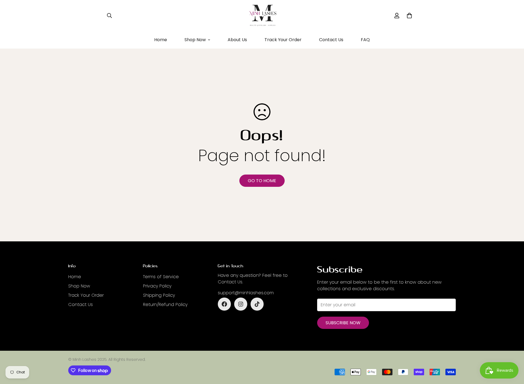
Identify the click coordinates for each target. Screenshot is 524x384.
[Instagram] (240, 304)
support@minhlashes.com (246, 293)
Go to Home (262, 181)
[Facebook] (224, 304)
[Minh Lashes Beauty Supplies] (262, 15)
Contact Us (331, 40)
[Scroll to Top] (513, 354)
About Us (237, 40)
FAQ (365, 40)
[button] (409, 15)
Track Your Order (283, 40)
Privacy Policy (157, 286)
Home (160, 40)
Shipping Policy (159, 295)
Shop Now (195, 40)
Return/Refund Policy (165, 304)
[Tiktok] (257, 304)
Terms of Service (161, 277)
